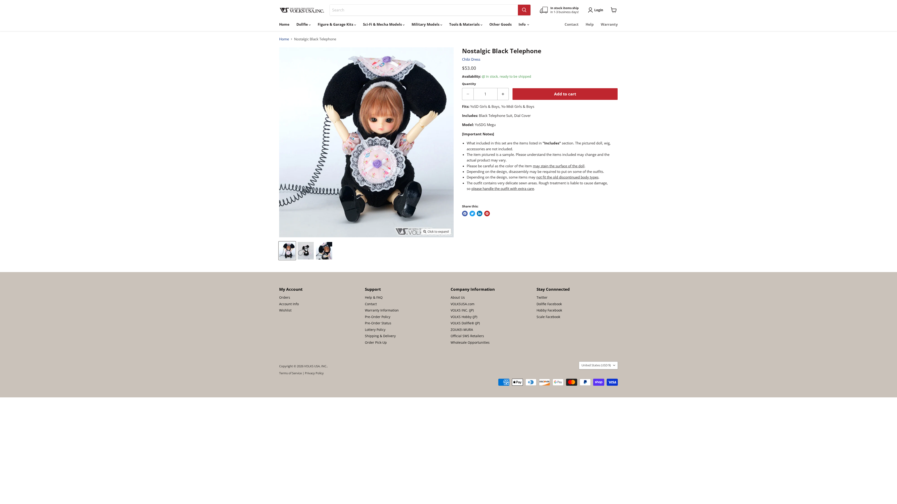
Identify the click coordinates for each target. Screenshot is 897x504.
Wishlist (285, 310)
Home (284, 24)
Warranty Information (382, 310)
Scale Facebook (548, 317)
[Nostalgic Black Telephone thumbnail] (287, 251)
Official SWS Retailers (467, 336)
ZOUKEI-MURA (462, 329)
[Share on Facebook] (465, 213)
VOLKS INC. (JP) (462, 310)
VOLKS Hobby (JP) (464, 317)
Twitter (542, 297)
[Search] (524, 10)
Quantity (469, 84)
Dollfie (302, 24)
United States (596, 365)
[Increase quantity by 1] (503, 94)
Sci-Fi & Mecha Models (383, 24)
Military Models (426, 24)
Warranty (609, 24)
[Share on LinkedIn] (479, 213)
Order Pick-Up (376, 342)
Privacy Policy (314, 373)
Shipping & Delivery (380, 336)
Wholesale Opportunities (470, 342)
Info (523, 24)
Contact (572, 24)
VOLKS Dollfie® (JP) (465, 323)
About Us (458, 297)
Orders (284, 297)
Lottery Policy (375, 329)
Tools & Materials (465, 24)
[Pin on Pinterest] (487, 213)
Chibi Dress (471, 59)
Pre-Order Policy (377, 317)
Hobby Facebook (549, 310)
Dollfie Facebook (549, 304)
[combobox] (424, 10)
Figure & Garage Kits (336, 24)
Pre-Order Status (378, 323)
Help (590, 24)
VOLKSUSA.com (462, 304)
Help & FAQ (374, 297)
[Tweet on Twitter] (472, 213)
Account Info (289, 304)
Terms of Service (290, 373)
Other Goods (500, 24)
